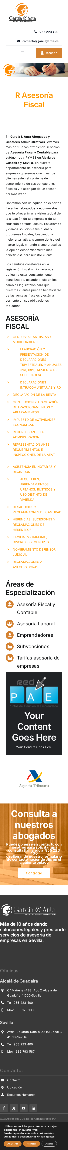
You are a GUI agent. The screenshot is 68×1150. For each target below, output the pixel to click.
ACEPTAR (12, 1143)
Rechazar (31, 1143)
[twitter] (14, 1108)
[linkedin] (33, 1108)
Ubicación (14, 1087)
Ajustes (49, 1143)
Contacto (14, 1080)
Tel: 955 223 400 (20, 1002)
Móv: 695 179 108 (20, 1010)
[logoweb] (22, 4)
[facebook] (4, 1108)
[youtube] (24, 1108)
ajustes (50, 1136)
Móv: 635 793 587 (21, 1051)
